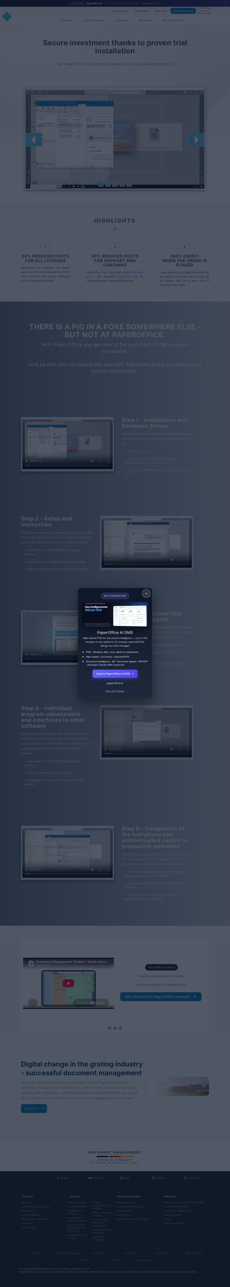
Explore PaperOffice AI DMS (115, 673)
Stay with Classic (115, 691)
